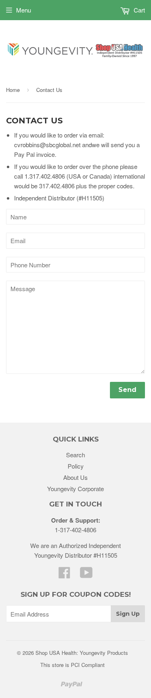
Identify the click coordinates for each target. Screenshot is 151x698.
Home (13, 90)
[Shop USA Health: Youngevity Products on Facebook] (64, 575)
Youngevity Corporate (75, 488)
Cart (138, 10)
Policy (76, 466)
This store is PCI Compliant (72, 665)
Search (75, 454)
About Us (75, 477)
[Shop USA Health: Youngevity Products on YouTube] (86, 575)
